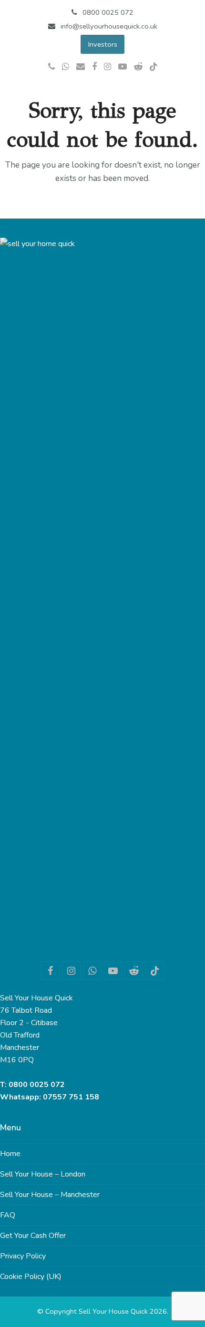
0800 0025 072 (37, 1084)
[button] (200, 97)
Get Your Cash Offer (33, 1235)
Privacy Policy (23, 1256)
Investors (102, 44)
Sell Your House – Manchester (50, 1194)
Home (10, 1153)
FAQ (7, 1215)
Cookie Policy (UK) (31, 1276)
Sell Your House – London (42, 1174)
